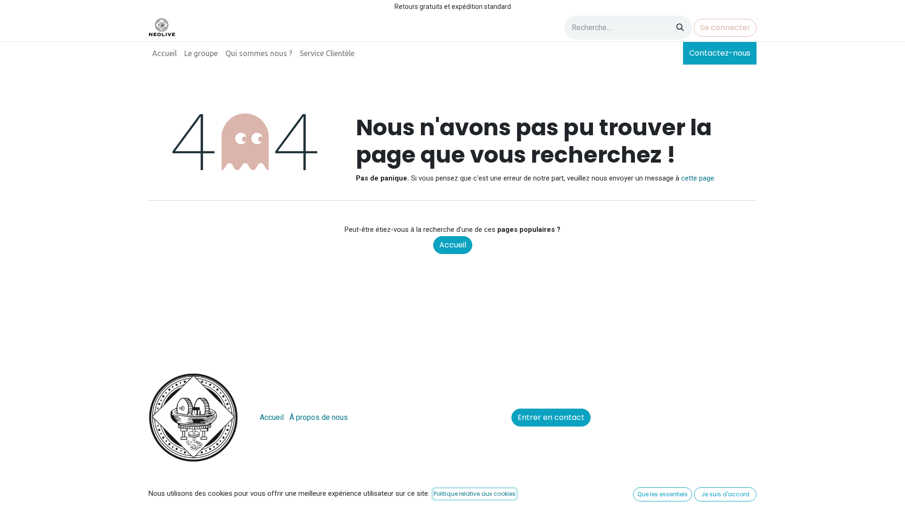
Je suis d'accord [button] (725, 494)
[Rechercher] (680, 28)
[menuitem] (164, 53)
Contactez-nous (719, 53)
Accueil (452, 244)
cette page (697, 178)
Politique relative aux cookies (475, 494)
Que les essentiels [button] (662, 494)
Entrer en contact (551, 417)
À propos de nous (318, 417)
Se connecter (725, 27)
